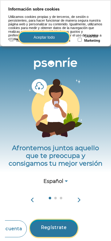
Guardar (91, 36)
